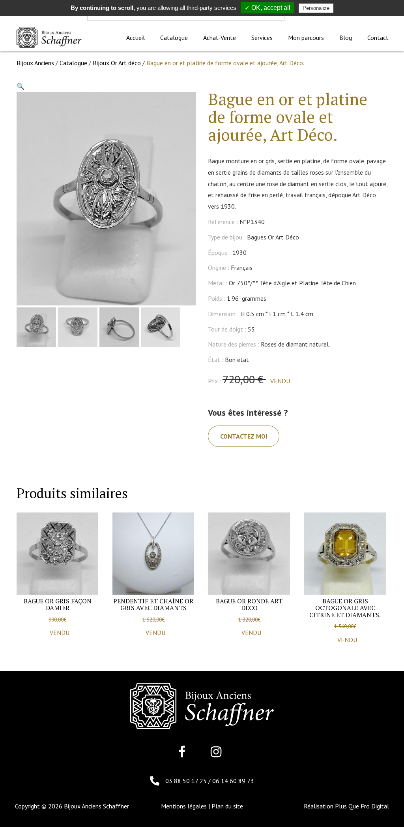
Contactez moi (243, 436)
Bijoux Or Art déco (117, 63)
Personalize (316, 8)
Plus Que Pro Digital (362, 806)
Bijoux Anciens (35, 63)
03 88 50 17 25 (186, 781)
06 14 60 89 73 (233, 781)
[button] (20, 86)
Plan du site (227, 806)
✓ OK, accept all (267, 7)
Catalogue (73, 63)
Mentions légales (184, 806)
